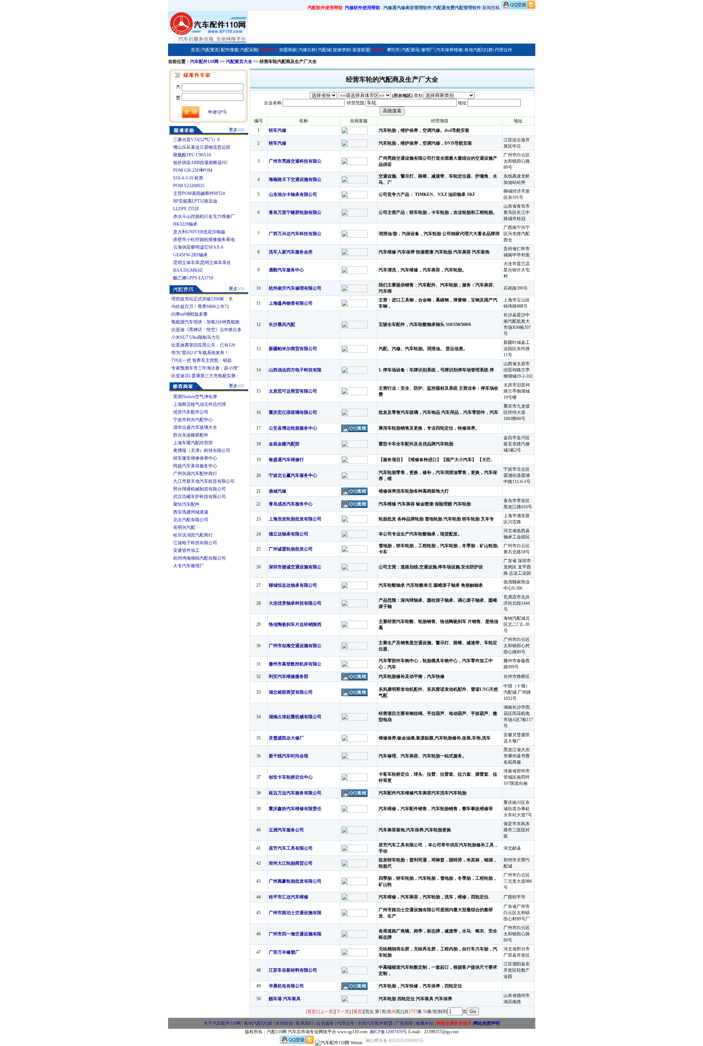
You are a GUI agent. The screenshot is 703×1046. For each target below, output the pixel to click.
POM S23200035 (188, 185)
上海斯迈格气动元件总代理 (199, 404)
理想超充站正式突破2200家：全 (202, 298)
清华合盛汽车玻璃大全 (195, 427)
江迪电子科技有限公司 (195, 542)
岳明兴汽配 (184, 527)
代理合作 (345, 1023)
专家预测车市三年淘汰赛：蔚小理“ (205, 368)
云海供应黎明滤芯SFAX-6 (198, 247)
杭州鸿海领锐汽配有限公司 (199, 558)
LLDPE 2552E (186, 208)
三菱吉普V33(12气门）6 (196, 139)
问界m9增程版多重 (189, 314)
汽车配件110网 (204, 61)
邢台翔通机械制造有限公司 (199, 489)
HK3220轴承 (185, 224)
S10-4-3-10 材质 (188, 178)
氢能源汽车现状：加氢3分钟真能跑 (205, 321)
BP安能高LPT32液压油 (195, 201)
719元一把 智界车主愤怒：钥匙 (201, 360)
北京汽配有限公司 (190, 519)
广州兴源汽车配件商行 (195, 473)
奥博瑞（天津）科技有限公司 (201, 450)
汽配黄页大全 (239, 61)
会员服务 (325, 1023)
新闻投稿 (491, 7)
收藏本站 (425, 1023)
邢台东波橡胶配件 (190, 435)
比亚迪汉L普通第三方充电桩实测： (205, 375)
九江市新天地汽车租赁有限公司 (204, 481)
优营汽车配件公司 (190, 412)
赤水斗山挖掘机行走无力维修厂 (204, 216)
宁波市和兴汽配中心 (193, 419)
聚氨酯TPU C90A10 (192, 154)
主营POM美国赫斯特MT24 (199, 193)
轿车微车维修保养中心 (195, 458)
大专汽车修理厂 (188, 565)
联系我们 (304, 1023)
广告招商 (404, 1023)
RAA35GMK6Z (187, 270)
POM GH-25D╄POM (192, 170)
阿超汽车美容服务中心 (195, 465)
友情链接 (284, 1023)
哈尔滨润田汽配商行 (193, 535)
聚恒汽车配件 (186, 504)
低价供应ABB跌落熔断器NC (200, 162)
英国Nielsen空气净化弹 (195, 396)
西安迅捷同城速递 (190, 512)
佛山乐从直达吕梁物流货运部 (201, 147)
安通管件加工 (186, 550)
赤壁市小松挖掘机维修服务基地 (204, 239)
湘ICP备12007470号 (388, 1031)
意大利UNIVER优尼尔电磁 (199, 231)
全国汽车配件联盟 (375, 1023)
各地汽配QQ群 (258, 1023)
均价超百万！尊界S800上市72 (200, 306)
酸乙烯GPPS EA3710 (193, 278)
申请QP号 (217, 112)
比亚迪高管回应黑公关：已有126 (203, 345)
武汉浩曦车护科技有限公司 (199, 496)
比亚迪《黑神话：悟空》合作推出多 (206, 329)
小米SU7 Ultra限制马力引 (195, 337)
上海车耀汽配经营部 (193, 442)
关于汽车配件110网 (222, 1023)
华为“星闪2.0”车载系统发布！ (200, 352)
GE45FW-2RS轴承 (190, 254)
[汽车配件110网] (208, 42)
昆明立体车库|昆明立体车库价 (202, 262)
